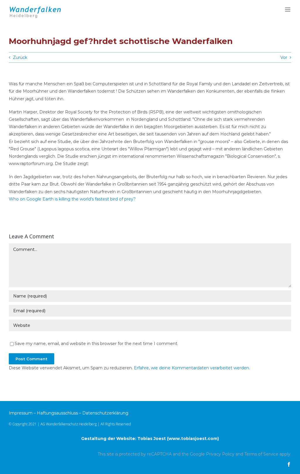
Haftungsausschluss (57, 413)
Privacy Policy (220, 454)
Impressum (21, 413)
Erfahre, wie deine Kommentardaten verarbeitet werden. (192, 368)
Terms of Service (261, 454)
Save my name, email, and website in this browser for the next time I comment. (96, 343)
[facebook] (289, 464)
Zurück (20, 57)
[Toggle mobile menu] (288, 9)
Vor (283, 57)
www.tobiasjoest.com (192, 438)
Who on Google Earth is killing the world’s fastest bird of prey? (72, 199)
